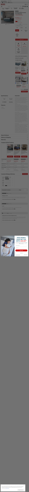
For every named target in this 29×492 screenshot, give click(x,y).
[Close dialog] (27, 236)
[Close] (24, 485)
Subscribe (21, 250)
